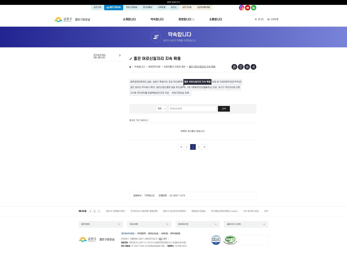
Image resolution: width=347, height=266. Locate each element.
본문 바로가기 (173, 2)
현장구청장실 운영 (180, 93)
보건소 (174, 7)
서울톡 (164, 239)
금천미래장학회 (203, 7)
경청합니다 (184, 19)
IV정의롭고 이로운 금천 (174, 67)
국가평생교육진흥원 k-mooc (224, 211)
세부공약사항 (154, 67)
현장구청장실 (131, 7)
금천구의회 (187, 7)
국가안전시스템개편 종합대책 (144, 211)
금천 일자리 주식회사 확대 (142, 87)
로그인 (261, 19)
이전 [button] (90, 211)
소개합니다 (129, 19)
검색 (224, 109)
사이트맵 (274, 19)
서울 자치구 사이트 (233, 224)
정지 (95, 211)
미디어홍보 (147, 7)
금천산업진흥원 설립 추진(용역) (170, 87)
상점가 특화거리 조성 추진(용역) (168, 82)
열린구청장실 (115, 7)
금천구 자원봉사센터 (115, 211)
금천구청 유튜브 (247, 7)
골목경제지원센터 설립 (140, 82)
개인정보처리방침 (127, 233)
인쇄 (247, 67)
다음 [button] (99, 211)
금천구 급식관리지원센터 (174, 211)
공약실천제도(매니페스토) (100, 56)
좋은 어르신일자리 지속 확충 (197, 82)
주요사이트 (134, 224)
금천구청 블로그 (253, 7)
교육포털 (161, 7)
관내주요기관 (183, 224)
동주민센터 (85, 224)
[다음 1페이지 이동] (199, 147)
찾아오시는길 (153, 233)
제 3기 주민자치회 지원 (229, 87)
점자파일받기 (241, 67)
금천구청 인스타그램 (241, 7)
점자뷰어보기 (234, 67)
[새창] (230, 240)
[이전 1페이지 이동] (187, 147)
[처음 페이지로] (181, 147)
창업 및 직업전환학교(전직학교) (226, 82)
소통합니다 (215, 19)
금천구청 (97, 7)
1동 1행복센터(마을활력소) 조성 (202, 87)
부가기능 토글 (253, 67)
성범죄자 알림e (198, 211)
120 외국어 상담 (251, 211)
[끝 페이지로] (204, 147)
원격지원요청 (175, 233)
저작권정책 (141, 233)
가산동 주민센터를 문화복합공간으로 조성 (149, 93)
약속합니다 (157, 19)
